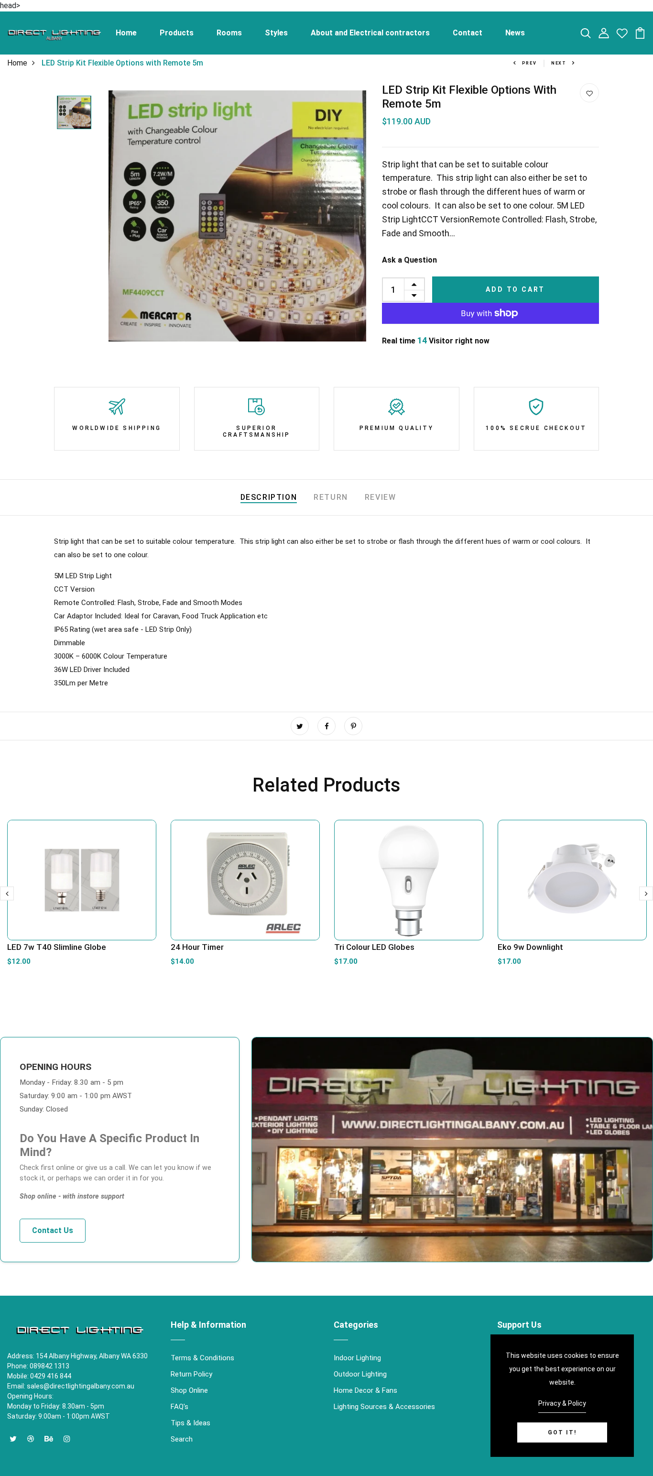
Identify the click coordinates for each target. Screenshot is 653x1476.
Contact (467, 32)
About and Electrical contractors (370, 32)
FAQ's (179, 1406)
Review (380, 497)
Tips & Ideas (190, 1423)
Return (331, 497)
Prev (529, 63)
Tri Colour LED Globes (374, 947)
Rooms (229, 32)
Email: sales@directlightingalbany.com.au (70, 1386)
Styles (276, 32)
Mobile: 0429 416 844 (39, 1376)
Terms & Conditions (202, 1358)
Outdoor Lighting (360, 1374)
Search (182, 1439)
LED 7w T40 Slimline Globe (56, 947)
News (515, 32)
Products (177, 32)
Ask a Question (409, 259)
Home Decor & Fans (365, 1390)
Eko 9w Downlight (530, 947)
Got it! (562, 1432)
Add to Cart (515, 289)
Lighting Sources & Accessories (384, 1406)
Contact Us (52, 1230)
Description (268, 497)
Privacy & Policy (562, 1403)
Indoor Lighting (357, 1358)
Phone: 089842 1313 (38, 1366)
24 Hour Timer (197, 947)
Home (126, 32)
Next (558, 63)
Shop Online (189, 1390)
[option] (74, 113)
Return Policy (191, 1374)
